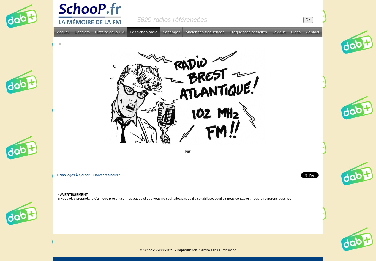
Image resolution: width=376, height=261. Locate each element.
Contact (312, 32)
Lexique (279, 32)
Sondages (171, 32)
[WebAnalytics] (312, 242)
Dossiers (82, 32)
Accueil (63, 32)
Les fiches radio (143, 32)
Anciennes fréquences (205, 32)
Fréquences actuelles (248, 32)
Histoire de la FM (110, 32)
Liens (296, 32)
